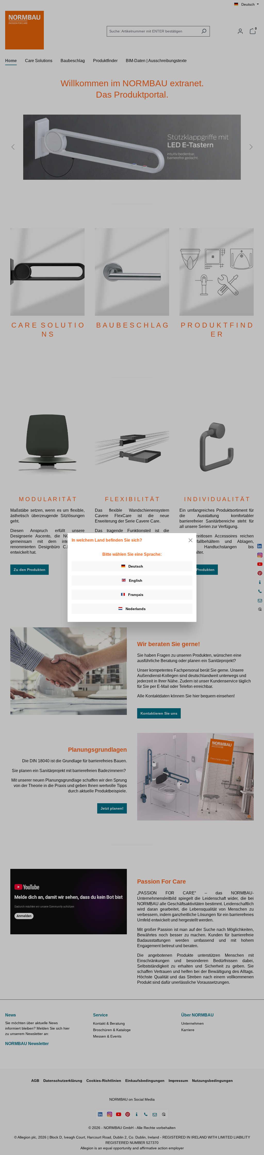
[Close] (190, 540)
